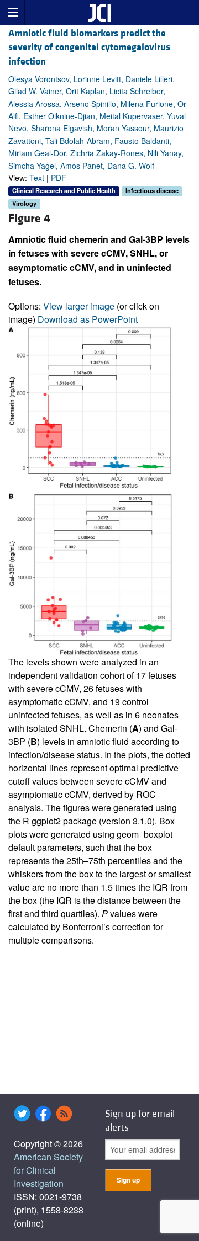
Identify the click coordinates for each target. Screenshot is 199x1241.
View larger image (78, 306)
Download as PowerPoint (88, 319)
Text (36, 177)
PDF (58, 177)
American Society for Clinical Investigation (48, 1170)
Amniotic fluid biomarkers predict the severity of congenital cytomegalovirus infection (89, 47)
